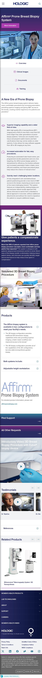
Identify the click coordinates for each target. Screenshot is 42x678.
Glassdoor (24, 651)
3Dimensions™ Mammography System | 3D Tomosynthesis (18, 583)
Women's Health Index (10, 623)
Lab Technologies (8, 599)
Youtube (31, 651)
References (8, 528)
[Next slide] (38, 539)
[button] (21, 676)
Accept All (20, 671)
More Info (36, 671)
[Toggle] (40, 4)
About (4, 605)
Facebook (17, 651)
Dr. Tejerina (5, 514)
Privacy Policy (5, 642)
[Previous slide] (33, 539)
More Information (10, 26)
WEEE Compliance (27, 648)
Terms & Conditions (7, 645)
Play (21, 292)
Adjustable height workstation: (17, 368)
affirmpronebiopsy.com (9, 404)
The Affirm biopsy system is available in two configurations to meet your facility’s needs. (18, 327)
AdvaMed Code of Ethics (29, 642)
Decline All (28, 671)
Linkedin (10, 651)
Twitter (2, 651)
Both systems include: (13, 361)
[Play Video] (18, 502)
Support (4, 611)
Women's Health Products (12, 593)
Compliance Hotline (28, 645)
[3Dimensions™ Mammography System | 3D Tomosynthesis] (21, 561)
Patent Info (4, 648)
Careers (4, 617)
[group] (17, 504)
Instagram (39, 651)
